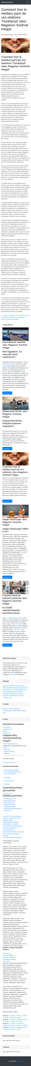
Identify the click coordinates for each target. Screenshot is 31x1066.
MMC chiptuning (9, 802)
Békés (18, 686)
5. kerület (12, 1017)
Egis (4, 712)
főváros (11, 708)
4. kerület (5, 1017)
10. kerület (6, 1021)
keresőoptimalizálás (10, 806)
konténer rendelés (9, 751)
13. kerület (12, 1023)
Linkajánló (20, 1061)
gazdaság (17, 708)
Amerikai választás (9, 762)
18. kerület (24, 1025)
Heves (25, 689)
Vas (23, 695)
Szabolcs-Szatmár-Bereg (10, 695)
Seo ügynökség (20, 1027)
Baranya (13, 686)
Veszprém (6, 697)
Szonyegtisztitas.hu (9, 830)
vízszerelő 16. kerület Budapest (12, 816)
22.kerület (11, 1029)
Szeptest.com (8, 810)
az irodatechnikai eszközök (14, 618)
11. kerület (13, 1021)
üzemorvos (7, 749)
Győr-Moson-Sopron (9, 689)
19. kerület (12, 1027)
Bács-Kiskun (7, 686)
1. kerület (11, 1015)
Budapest (15, 688)
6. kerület (18, 1017)
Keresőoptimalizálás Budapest (13, 808)
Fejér (26, 688)
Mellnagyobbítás (8, 820)
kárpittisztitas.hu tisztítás (10, 824)
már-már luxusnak (19, 629)
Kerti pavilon (6, 727)
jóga (9, 753)
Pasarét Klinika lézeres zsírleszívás (13, 832)
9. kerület (24, 1019)
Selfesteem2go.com (10, 799)
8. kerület (18, 1019)
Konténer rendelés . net (10, 955)
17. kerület (18, 1025)
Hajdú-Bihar (19, 689)
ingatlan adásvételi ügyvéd (11, 822)
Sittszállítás (6, 961)
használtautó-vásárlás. (9, 364)
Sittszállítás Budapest (9, 959)
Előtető (5, 731)
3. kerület (24, 1015)
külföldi (4, 366)
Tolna (20, 695)
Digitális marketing (9, 804)
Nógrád (12, 693)
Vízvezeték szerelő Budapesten (12, 826)
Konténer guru (7, 953)
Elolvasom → (7, 393)
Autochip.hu (6, 733)
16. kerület (11, 1025)
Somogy (20, 693)
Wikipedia (7, 784)
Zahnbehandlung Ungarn (10, 744)
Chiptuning (7, 777)
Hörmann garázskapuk (9, 828)
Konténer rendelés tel (9, 957)
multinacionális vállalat (10, 710)
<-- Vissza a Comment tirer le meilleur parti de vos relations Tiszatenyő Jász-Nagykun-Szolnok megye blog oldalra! (15, 317)
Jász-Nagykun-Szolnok (10, 691)
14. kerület (19, 1023)
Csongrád (21, 688)
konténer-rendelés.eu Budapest (12, 837)
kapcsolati (14, 674)
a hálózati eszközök (16, 624)
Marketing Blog (7, 2)
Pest (16, 693)
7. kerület (11, 1019)
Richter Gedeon (21, 710)
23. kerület (17, 1029)
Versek (5, 747)
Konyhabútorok (7, 729)
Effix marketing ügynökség (11, 833)
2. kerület (18, 1015)
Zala (10, 697)
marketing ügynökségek (11, 770)
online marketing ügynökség (11, 772)
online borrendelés (9, 774)
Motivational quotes (10, 800)
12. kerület (19, 1021)
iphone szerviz (8, 793)
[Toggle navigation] (27, 2)
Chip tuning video (9, 781)
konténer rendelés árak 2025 (11, 818)
